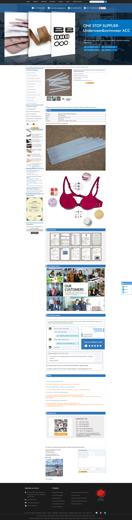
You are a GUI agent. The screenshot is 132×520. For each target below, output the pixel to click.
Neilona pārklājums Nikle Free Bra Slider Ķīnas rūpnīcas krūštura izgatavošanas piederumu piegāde (37, 158)
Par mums (52, 1)
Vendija (126, 292)
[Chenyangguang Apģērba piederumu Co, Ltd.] (105, 513)
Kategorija (31, 67)
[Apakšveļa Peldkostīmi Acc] (66, 34)
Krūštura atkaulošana (50, 67)
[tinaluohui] (46, 457)
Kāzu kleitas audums (30, 83)
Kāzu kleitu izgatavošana (31, 75)
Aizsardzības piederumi (31, 103)
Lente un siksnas (30, 86)
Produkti (35, 1)
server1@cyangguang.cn (57, 8)
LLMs (83, 512)
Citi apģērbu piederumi (31, 92)
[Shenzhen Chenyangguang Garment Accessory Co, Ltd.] (100, 494)
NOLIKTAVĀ (43, 1)
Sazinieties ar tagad (34, 128)
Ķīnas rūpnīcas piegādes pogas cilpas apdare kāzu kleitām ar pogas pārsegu (37, 138)
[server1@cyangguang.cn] (48, 457)
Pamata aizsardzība (30, 97)
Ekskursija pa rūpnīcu (41, 512)
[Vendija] (27, 124)
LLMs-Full (88, 512)
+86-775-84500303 (92, 8)
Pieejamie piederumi (30, 89)
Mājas (28, 1)
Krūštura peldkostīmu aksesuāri (39, 67)
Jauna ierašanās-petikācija (31, 189)
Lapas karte (55, 512)
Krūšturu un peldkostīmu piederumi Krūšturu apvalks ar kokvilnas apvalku (37, 152)
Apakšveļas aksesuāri (80, 447)
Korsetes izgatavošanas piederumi (33, 81)
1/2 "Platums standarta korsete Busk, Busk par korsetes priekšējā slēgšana (37, 148)
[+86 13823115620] (50, 457)
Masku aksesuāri (30, 100)
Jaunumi (61, 1)
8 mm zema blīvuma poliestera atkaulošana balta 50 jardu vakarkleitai (37, 133)
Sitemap (91, 518)
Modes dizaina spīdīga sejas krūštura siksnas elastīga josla (37, 143)
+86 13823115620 (39, 8)
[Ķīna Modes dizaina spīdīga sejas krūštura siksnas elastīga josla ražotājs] (29, 144)
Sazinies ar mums (77, 1)
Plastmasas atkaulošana (53, 447)
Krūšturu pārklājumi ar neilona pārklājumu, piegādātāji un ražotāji (36, 164)
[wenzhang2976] (101, 513)
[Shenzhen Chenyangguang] (96, 513)
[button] (60, 63)
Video (67, 1)
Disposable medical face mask (33, 94)
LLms (95, 518)
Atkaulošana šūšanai (30, 72)
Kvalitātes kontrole (72, 512)
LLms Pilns (100, 518)
